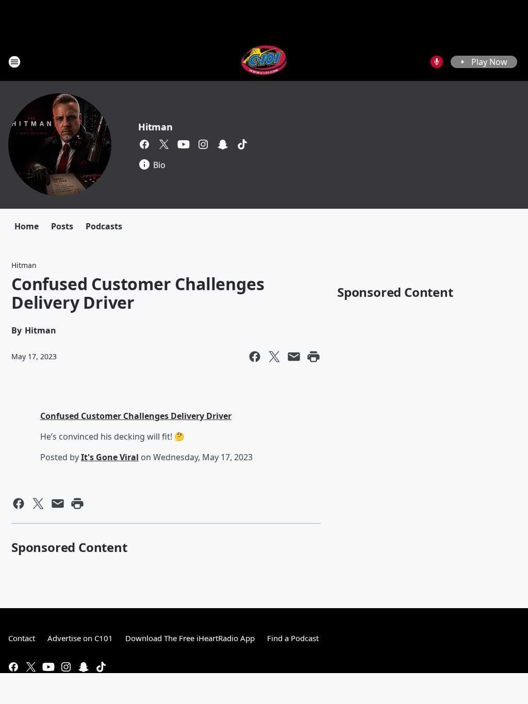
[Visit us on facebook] (144, 144)
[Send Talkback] (437, 62)
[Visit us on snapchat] (223, 144)
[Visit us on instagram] (203, 144)
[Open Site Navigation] (14, 62)
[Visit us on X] (164, 144)
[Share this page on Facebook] (255, 356)
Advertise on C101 (80, 638)
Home (26, 226)
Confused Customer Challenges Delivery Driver (136, 416)
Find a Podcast (293, 638)
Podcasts (104, 226)
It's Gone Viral (110, 457)
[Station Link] (264, 61)
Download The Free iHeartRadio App (190, 638)
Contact (21, 638)
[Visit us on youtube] (183, 144)
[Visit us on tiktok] (242, 144)
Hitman (155, 127)
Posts (62, 226)
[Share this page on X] (274, 356)
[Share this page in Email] (294, 356)
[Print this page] (313, 356)
